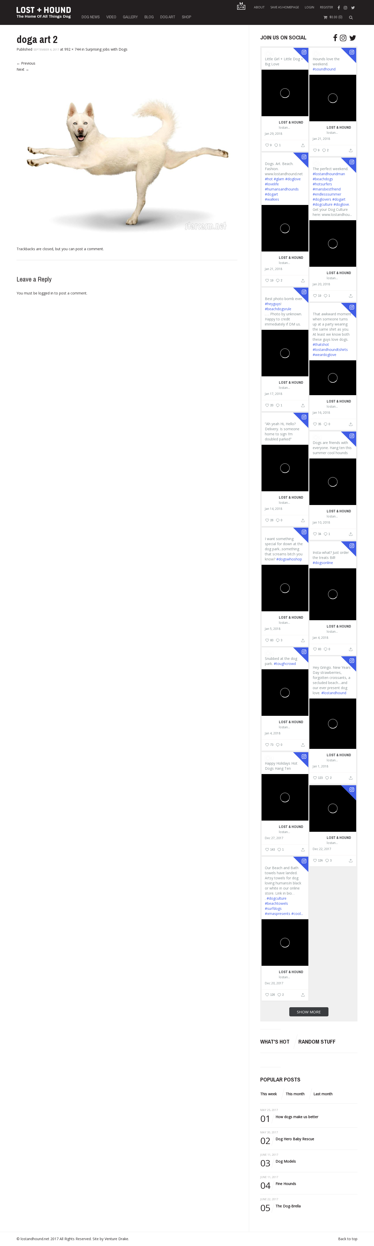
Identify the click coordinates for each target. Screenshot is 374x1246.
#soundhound (324, 69)
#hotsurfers (322, 184)
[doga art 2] (127, 155)
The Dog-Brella (280, 1206)
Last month (323, 1093)
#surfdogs (273, 908)
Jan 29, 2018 (273, 134)
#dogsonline (323, 562)
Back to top (347, 1238)
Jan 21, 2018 (321, 139)
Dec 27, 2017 (274, 838)
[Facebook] (339, 7)
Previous (26, 63)
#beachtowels (276, 903)
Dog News (91, 17)
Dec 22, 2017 (322, 849)
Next (23, 69)
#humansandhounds (282, 189)
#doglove (293, 178)
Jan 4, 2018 (320, 638)
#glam (279, 178)
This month (295, 1093)
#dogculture (323, 204)
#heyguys (273, 303)
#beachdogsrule (278, 308)
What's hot (275, 1041)
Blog (149, 17)
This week (268, 1093)
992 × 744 (72, 49)
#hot (269, 178)
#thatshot (321, 344)
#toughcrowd (285, 663)
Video (111, 17)
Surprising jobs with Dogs (106, 49)
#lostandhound (333, 692)
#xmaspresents (277, 913)
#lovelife (272, 184)
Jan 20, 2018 (321, 284)
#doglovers (322, 199)
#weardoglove (324, 354)
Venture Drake (116, 1238)
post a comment (89, 248)
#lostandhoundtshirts (330, 349)
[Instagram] (346, 7)
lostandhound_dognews (285, 128)
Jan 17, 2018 (273, 394)
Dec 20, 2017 (274, 983)
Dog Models (278, 1161)
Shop (186, 17)
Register (326, 7)
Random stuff (317, 1041)
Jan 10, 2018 (321, 523)
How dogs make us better (289, 1117)
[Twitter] (353, 7)
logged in (45, 293)
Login (309, 7)
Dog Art (167, 17)
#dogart (271, 194)
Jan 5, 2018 (272, 629)
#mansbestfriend (327, 189)
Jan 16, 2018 (321, 413)
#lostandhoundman (329, 173)
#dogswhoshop (289, 559)
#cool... (297, 913)
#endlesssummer (327, 194)
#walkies (272, 199)
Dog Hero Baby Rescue (287, 1139)
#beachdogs (323, 178)
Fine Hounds (278, 1184)
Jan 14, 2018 (273, 509)
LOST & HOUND (291, 122)
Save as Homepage (284, 7)
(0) (335, 17)
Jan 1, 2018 (320, 766)
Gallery (130, 17)
